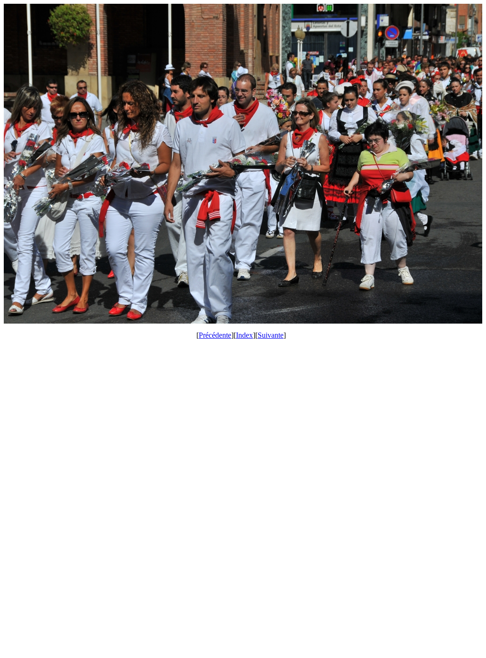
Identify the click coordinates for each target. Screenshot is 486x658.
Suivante (271, 335)
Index (244, 335)
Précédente (215, 335)
